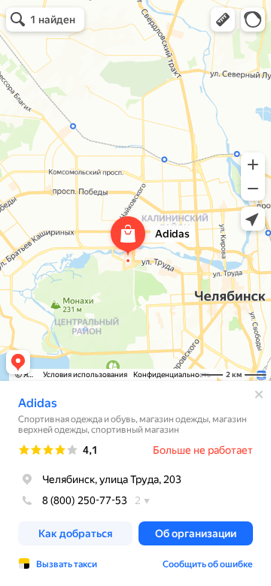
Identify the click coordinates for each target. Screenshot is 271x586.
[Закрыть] (259, 394)
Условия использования (85, 374)
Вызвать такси (66, 564)
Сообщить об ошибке (208, 564)
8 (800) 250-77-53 (84, 500)
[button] (223, 20)
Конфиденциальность (172, 374)
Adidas (37, 403)
